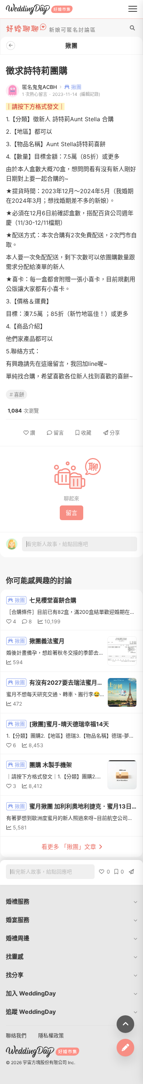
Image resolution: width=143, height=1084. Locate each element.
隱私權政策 (51, 1035)
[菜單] (132, 9)
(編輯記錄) (90, 94)
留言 (59, 432)
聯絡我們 (16, 1035)
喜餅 (19, 394)
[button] (71, 901)
